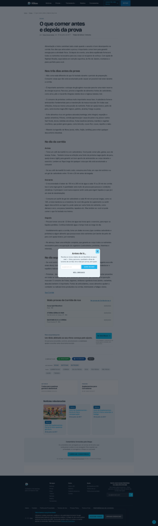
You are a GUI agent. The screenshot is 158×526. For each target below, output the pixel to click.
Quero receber (89, 266)
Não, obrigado (79, 272)
